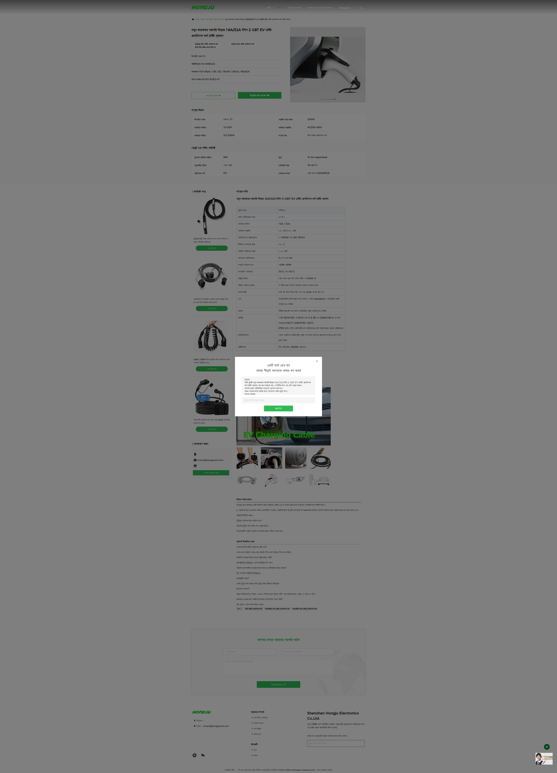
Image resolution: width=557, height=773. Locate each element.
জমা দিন (278, 408)
